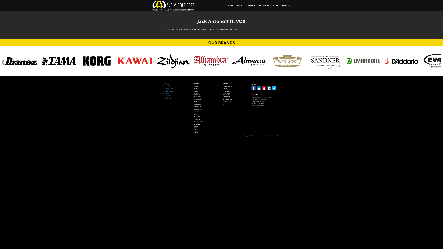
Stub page (168, 98)
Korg (196, 86)
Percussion (227, 86)
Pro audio (227, 102)
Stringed (226, 97)
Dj (223, 104)
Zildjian (197, 94)
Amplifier (226, 94)
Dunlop (197, 117)
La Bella (197, 119)
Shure (196, 132)
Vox (195, 102)
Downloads (169, 88)
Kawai (196, 91)
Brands (251, 5)
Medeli (196, 114)
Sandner (197, 104)
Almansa (197, 99)
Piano (225, 89)
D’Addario (198, 109)
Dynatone (198, 107)
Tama (196, 89)
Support (286, 5)
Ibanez (196, 84)
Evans (196, 112)
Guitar (225, 84)
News (275, 5)
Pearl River (198, 122)
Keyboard (226, 91)
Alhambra (198, 97)
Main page (169, 91)
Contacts (168, 86)
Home (230, 5)
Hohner (197, 124)
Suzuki (196, 129)
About (240, 5)
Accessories (227, 99)
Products (264, 5)
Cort (196, 127)
